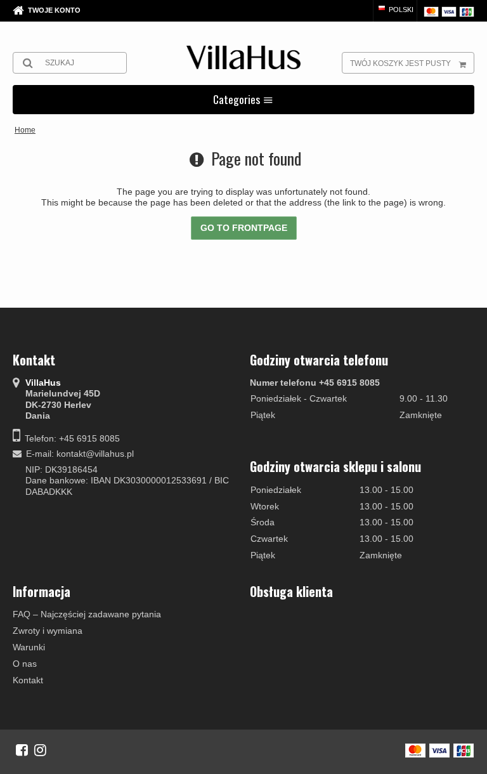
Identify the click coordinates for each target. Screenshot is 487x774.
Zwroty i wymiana (47, 631)
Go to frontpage (243, 228)
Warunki (29, 647)
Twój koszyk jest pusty (400, 63)
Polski (400, 9)
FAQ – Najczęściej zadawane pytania (87, 614)
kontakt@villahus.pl (95, 454)
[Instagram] (40, 750)
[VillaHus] (243, 57)
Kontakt (28, 680)
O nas (25, 664)
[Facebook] (22, 750)
